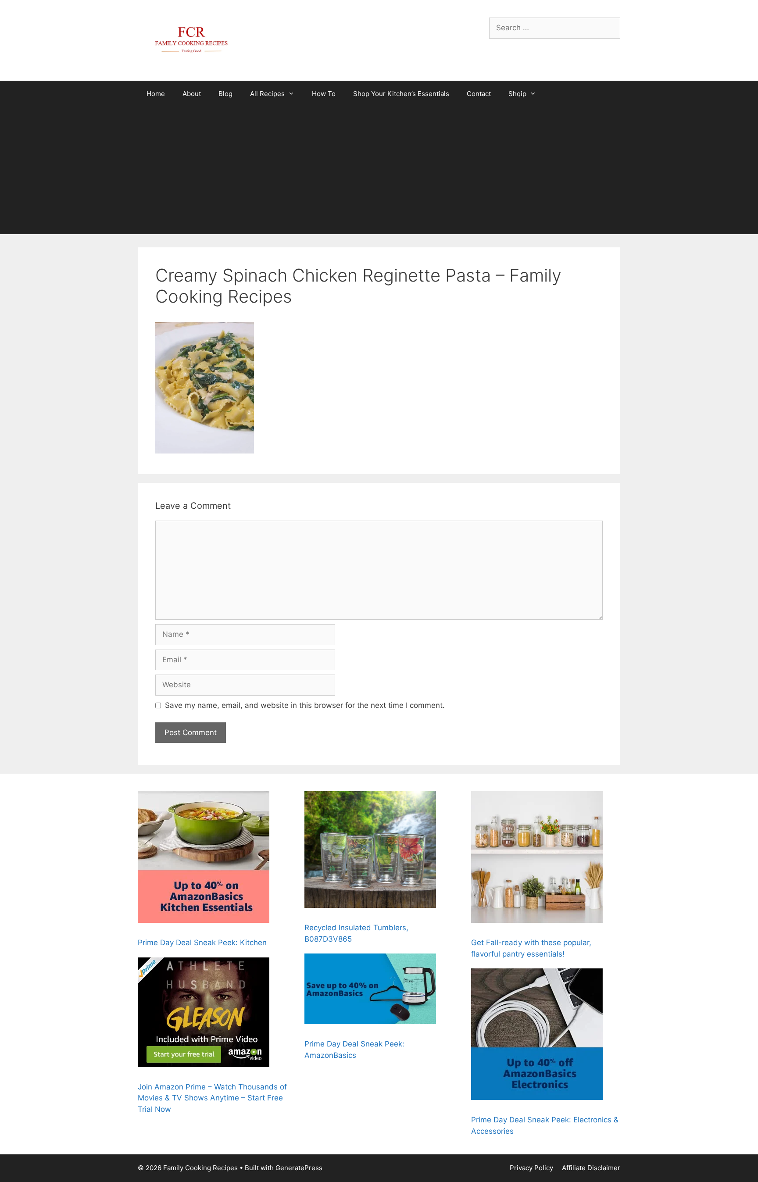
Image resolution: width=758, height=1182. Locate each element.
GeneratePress (298, 1168)
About (191, 93)
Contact (479, 93)
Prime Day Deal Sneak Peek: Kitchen (202, 942)
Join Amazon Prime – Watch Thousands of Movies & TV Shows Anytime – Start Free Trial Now (212, 1098)
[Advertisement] (379, 172)
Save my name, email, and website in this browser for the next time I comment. (305, 705)
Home (156, 93)
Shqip (517, 93)
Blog (225, 93)
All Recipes (267, 93)
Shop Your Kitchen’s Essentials (401, 93)
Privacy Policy (531, 1168)
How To (324, 93)
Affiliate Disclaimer (591, 1168)
